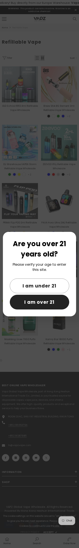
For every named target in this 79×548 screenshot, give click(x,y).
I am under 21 (40, 286)
